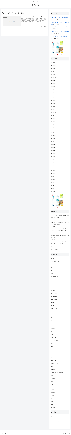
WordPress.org (54, 424)
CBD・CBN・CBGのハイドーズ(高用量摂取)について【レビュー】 (60, 242)
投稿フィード (54, 419)
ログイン (53, 416)
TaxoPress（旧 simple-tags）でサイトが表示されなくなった (60, 223)
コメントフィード (55, 422)
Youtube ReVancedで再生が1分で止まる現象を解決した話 (60, 216)
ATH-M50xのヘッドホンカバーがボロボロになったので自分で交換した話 (60, 229)
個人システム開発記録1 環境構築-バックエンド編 (60, 236)
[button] (68, 249)
